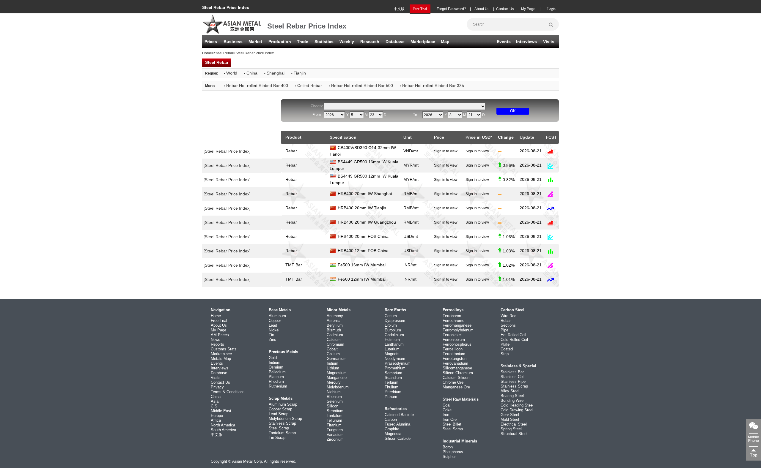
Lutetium (392, 349)
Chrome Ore (453, 382)
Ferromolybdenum (458, 330)
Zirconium (335, 439)
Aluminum (277, 316)
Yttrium (391, 396)
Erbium (391, 325)
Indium (332, 363)
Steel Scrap (279, 428)
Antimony (335, 316)
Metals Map (221, 358)
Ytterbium (393, 392)
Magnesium (337, 373)
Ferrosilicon (453, 349)
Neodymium (395, 358)
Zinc (272, 339)
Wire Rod (508, 316)
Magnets (392, 354)
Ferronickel (452, 335)
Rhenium (334, 396)
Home (207, 53)
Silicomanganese (457, 368)
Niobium (334, 392)
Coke (447, 410)
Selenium (335, 401)
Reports (217, 344)
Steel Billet (452, 424)
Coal (446, 405)
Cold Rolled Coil (514, 339)
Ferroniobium (454, 339)
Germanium (337, 358)
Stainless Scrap (282, 423)
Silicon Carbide (398, 438)
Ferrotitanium (454, 354)
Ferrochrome (453, 320)
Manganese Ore (456, 387)
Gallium (333, 354)
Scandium (393, 377)
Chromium (335, 344)
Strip (505, 354)
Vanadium (335, 434)
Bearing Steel (512, 395)
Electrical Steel (514, 424)
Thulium (391, 387)
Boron (448, 447)
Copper (275, 320)
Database (395, 41)
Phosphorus (453, 452)
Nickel (274, 330)
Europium (393, 330)
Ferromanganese (457, 325)
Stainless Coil (512, 376)
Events (504, 41)
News (215, 339)
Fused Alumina (397, 424)
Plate (505, 344)
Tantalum (334, 415)
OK (513, 111)
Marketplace (221, 354)
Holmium (392, 339)
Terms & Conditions (228, 392)
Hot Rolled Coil (513, 335)
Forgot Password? (451, 9)
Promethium (395, 368)
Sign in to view (445, 151)
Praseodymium (398, 363)
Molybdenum (338, 387)
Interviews (526, 41)
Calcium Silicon (456, 377)
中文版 (399, 9)
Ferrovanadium (455, 363)
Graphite (392, 429)
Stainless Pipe (513, 381)
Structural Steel (514, 433)
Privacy (217, 387)
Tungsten (335, 430)
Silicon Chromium (458, 373)
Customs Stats (224, 349)
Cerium (391, 316)
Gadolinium (394, 335)
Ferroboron (452, 316)
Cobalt (332, 349)
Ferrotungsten (454, 358)
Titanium (334, 425)
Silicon (332, 406)
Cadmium (335, 335)
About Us (481, 9)
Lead (273, 325)
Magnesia (393, 433)
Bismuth (334, 330)
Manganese (337, 377)
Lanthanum (394, 344)
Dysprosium (395, 320)
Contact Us (505, 9)
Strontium (335, 411)
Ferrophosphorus (457, 344)
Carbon (391, 419)
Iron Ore (450, 419)
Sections (508, 325)
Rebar (506, 320)
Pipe (504, 330)
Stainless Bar (512, 372)
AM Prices (220, 335)
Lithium (333, 368)
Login (551, 9)
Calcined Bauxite (399, 414)
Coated (507, 349)
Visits (548, 41)
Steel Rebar (223, 53)
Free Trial (219, 320)
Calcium (334, 339)
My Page (528, 9)
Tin (271, 335)
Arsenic (333, 320)
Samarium (393, 373)
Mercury (334, 382)
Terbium (391, 382)
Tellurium (334, 420)
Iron (446, 414)
